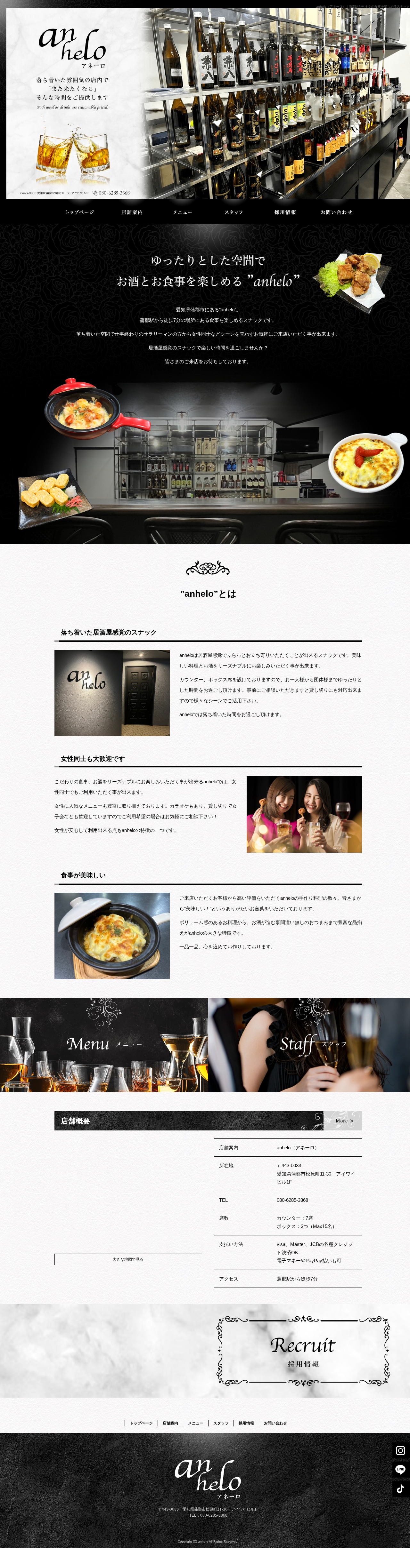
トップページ (80, 211)
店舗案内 (131, 211)
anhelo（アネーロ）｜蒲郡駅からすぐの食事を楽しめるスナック (363, 6)
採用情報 (285, 211)
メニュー (182, 211)
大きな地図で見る (128, 1259)
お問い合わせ (336, 211)
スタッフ (233, 211)
